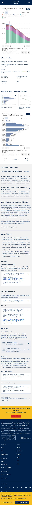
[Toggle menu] (2, 2)
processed (24, 71)
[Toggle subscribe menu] (29, 2)
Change (25, 118)
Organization (20, 451)
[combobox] (25, 2)
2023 (28, 46)
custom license (13, 430)
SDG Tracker (4, 464)
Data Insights (4, 454)
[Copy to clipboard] (26, 274)
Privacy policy (4, 491)
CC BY (23, 425)
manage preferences (21, 498)
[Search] (25, 2)
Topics (2, 447)
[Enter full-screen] (29, 52)
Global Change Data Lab (23, 422)
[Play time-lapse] (3, 46)
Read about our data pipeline (8, 227)
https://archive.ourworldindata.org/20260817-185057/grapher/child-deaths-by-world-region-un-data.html (13, 280)
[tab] (3, 12)
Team (18, 457)
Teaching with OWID (6, 467)
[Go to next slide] (26, 159)
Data (2, 451)
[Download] (22, 52)
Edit (26, 12)
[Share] (25, 52)
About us (19, 447)
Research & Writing (6, 474)
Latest (2, 461)
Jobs (18, 460)
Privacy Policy (12, 498)
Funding (18, 454)
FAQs (21, 433)
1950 (7, 46)
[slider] (10, 46)
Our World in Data (16, 2)
